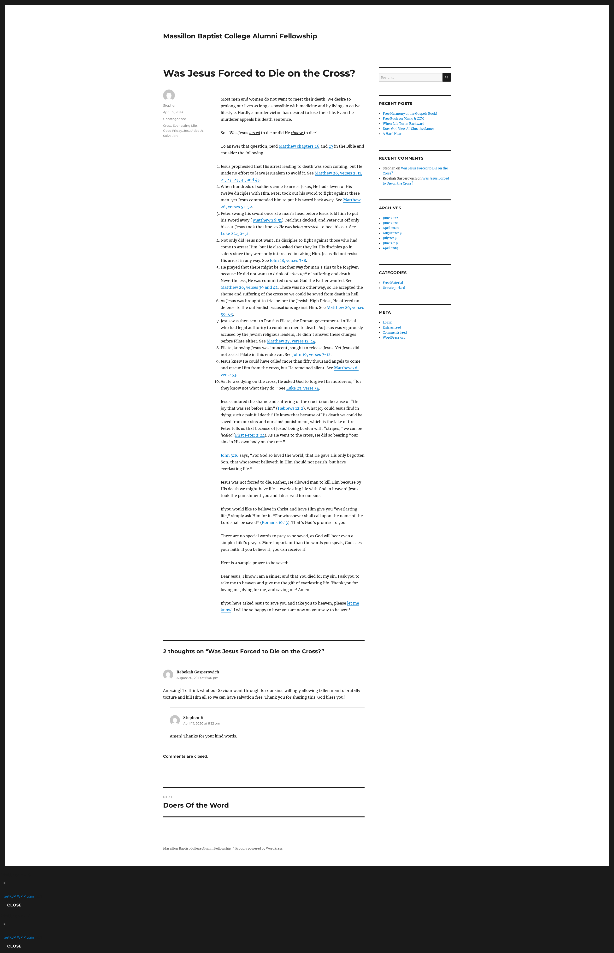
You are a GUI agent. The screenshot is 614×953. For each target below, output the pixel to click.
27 (331, 146)
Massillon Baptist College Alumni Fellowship (240, 36)
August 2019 (392, 233)
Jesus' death (193, 130)
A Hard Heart (393, 134)
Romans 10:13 (275, 522)
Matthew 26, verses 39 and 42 (249, 287)
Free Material (393, 283)
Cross (167, 125)
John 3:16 (230, 455)
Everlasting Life (185, 125)
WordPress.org (394, 338)
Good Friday (172, 130)
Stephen (170, 105)
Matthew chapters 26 (299, 146)
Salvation (170, 136)
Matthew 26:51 (267, 220)
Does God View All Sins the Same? (408, 129)
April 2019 (390, 248)
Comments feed (395, 332)
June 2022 (390, 218)
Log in (387, 322)
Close (14, 905)
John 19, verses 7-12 (311, 354)
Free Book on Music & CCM (403, 119)
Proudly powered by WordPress (259, 848)
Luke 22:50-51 (234, 233)
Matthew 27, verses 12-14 (291, 341)
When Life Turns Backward (403, 124)
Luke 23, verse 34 (302, 388)
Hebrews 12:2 (290, 408)
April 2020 (391, 228)
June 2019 (390, 243)
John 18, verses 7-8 (288, 260)
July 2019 (390, 238)
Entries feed (392, 327)
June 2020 (390, 223)
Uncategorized (174, 119)
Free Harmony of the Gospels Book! (410, 114)
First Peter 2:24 (250, 435)
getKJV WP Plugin (19, 896)
